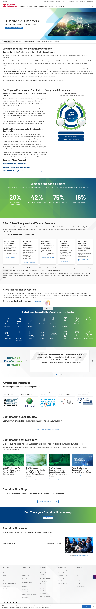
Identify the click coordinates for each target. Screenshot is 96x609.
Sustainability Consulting (83, 240)
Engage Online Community (9, 578)
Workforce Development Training (46, 573)
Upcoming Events (26, 578)
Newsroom (24, 570)
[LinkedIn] (4, 602)
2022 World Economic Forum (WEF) (80, 555)
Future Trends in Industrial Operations (28, 585)
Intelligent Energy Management (47, 240)
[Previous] (27, 361)
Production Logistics (27, 591)
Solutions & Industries (40, 6)
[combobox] (13, 543)
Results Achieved (81, 580)
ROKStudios (80, 570)
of (60, 543)
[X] (10, 602)
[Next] (92, 361)
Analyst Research (81, 586)
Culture (5, 575)
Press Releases (25, 572)
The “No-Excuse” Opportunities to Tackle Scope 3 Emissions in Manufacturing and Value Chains (59, 456)
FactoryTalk (43, 593)
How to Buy (61, 578)
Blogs (78, 575)
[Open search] (89, 6)
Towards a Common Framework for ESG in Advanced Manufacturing (82, 455)
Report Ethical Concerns (64, 580)
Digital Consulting (26, 597)
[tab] (56, 374)
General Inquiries (62, 575)
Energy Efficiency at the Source (10, 240)
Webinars (42, 570)
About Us (5, 570)
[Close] (93, 606)
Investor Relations (7, 580)
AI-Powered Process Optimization (26, 240)
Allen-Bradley (43, 590)
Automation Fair (26, 575)
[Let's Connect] (94, 577)
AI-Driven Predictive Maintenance (63, 240)
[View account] (92, 6)
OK (86, 606)
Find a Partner (43, 581)
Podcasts (79, 583)
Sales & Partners (60, 6)
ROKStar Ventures (62, 583)
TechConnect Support (63, 570)
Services (29, 6)
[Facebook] (7, 602)
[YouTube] (13, 602)
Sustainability (6, 586)
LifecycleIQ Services (45, 596)
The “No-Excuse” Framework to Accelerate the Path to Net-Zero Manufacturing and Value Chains (36, 456)
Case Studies (80, 578)
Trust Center (6, 588)
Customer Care (62, 572)
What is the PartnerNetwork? (47, 583)
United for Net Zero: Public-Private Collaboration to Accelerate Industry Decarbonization (12, 456)
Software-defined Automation (29, 594)
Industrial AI (25, 589)
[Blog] (16, 602)
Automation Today (81, 572)
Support (51, 6)
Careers (5, 572)
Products (22, 6)
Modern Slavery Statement (9, 583)
